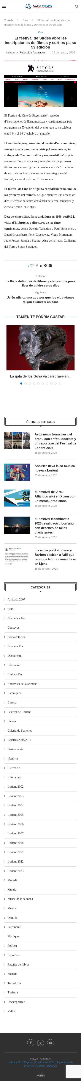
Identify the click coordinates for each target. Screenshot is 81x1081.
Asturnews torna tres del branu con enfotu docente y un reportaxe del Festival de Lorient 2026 (55, 441)
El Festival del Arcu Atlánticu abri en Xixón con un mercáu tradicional (55, 496)
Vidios (11, 1011)
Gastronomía (15, 749)
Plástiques (14, 936)
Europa (12, 702)
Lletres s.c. (14, 768)
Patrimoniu (14, 927)
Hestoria (13, 758)
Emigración (15, 674)
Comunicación (16, 618)
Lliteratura (14, 777)
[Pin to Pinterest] (45, 265)
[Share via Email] (50, 265)
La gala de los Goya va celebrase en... (40, 376)
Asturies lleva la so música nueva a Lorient (55, 468)
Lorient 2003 (16, 796)
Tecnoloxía (14, 983)
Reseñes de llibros (18, 964)
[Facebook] (30, 1042)
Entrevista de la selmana (22, 683)
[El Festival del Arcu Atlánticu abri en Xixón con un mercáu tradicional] (17, 498)
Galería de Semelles (20, 730)
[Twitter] (40, 1042)
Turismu (13, 992)
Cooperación (15, 646)
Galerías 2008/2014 (19, 739)
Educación (14, 665)
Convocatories (16, 637)
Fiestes (12, 721)
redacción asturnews (32, 52)
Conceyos (13, 627)
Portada (8, 20)
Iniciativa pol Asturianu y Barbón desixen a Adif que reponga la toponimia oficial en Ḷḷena (55, 557)
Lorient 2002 (16, 786)
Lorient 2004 (16, 805)
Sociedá (12, 973)
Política (12, 945)
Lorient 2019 (16, 852)
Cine (25, 20)
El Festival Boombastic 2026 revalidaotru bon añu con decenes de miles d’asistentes (54, 525)
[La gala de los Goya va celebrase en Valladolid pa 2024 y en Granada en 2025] (40, 347)
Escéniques (14, 693)
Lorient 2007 (16, 833)
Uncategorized (16, 1002)
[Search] (77, 6)
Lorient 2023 (16, 871)
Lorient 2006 (16, 824)
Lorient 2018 (16, 842)
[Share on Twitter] (41, 266)
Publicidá (52, 1065)
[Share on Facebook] (37, 265)
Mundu (12, 889)
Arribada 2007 (16, 599)
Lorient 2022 (16, 861)
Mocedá (12, 880)
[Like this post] (31, 265)
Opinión (12, 917)
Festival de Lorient (19, 712)
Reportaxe (14, 955)
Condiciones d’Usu (45, 1062)
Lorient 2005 (16, 814)
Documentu (15, 655)
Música (12, 908)
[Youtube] (50, 1042)
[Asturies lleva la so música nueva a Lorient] (17, 472)
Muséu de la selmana (20, 899)
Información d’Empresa (20, 1062)
